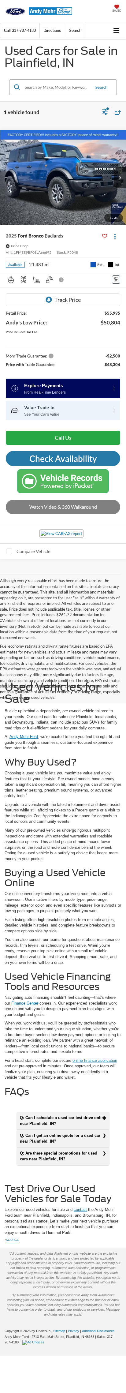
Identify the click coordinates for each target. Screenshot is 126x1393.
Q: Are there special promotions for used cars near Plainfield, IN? (58, 1156)
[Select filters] (105, 113)
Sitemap (59, 1331)
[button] (20, 30)
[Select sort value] (116, 112)
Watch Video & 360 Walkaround (63, 507)
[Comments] (116, 279)
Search (101, 87)
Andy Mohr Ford (23, 736)
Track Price (67, 299)
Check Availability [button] (63, 458)
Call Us (63, 437)
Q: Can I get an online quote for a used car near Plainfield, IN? (60, 1138)
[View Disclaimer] (62, 279)
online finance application (94, 1060)
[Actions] (114, 235)
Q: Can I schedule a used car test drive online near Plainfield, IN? (63, 1120)
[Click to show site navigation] (116, 31)
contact (80, 1209)
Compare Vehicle (33, 551)
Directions (52, 30)
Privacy (73, 1331)
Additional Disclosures (98, 1331)
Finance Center (24, 1003)
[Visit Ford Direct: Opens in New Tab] (34, 1342)
